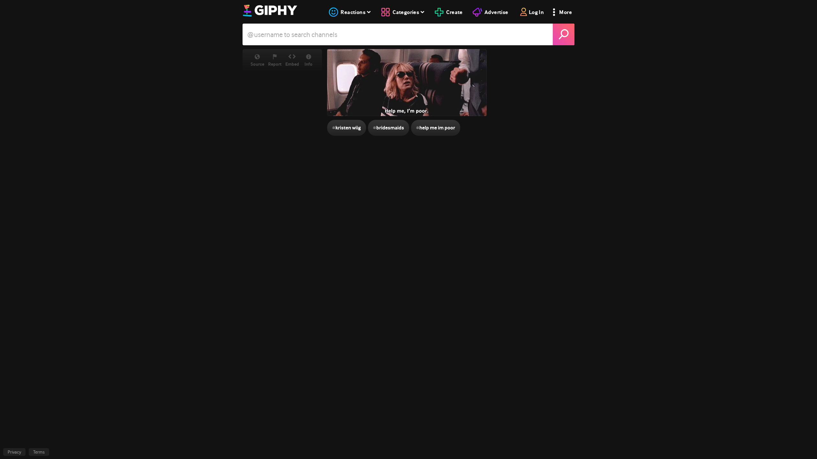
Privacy (14, 452)
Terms (39, 452)
